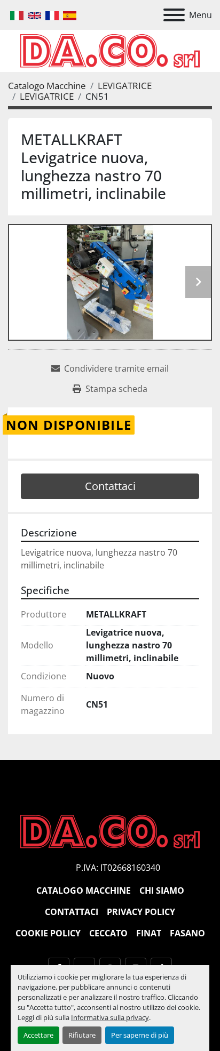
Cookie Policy (48, 933)
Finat (148, 933)
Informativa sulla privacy (110, 1017)
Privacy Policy (141, 912)
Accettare (38, 1035)
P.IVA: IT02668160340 (118, 867)
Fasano (187, 933)
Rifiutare (82, 1035)
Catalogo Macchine (83, 890)
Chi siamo (161, 890)
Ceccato (108, 933)
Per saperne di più (139, 1035)
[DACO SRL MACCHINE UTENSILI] (110, 831)
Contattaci (110, 486)
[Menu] (174, 15)
